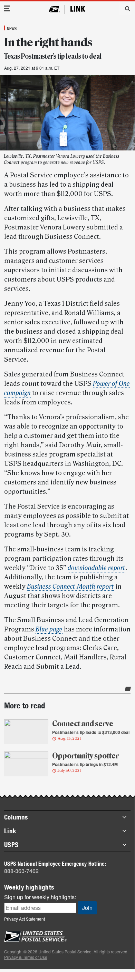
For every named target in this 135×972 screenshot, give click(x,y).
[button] (125, 8)
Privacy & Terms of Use (25, 957)
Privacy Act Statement (24, 919)
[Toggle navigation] (7, 8)
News (12, 28)
